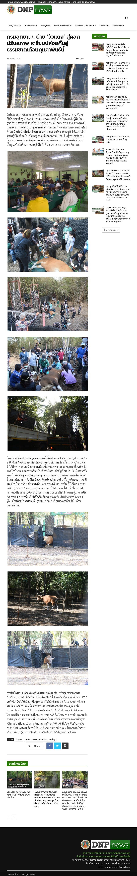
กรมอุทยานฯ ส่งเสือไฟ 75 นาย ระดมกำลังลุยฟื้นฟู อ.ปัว (117, 139)
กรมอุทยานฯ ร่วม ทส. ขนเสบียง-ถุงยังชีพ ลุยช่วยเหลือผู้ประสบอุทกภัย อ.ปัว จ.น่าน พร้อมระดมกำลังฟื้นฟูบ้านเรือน (117, 84)
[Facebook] (128, 11)
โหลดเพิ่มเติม (110, 230)
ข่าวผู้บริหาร (12, 787)
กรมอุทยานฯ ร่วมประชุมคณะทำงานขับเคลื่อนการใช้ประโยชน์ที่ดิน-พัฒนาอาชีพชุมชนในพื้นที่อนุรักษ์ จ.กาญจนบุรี (118, 102)
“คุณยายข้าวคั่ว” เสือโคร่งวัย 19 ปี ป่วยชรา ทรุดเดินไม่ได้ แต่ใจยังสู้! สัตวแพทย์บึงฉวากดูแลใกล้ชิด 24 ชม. (118, 175)
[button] (126, 18)
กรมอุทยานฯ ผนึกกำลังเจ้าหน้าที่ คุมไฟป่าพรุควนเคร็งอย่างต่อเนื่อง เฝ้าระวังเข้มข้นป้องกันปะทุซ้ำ (118, 67)
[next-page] (14, 817)
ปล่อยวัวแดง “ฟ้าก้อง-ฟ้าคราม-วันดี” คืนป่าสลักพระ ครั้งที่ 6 (18, 794)
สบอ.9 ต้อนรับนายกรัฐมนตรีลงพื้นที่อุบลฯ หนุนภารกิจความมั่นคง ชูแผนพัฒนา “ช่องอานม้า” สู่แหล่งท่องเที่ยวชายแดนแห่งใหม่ (118, 156)
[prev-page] (9, 817)
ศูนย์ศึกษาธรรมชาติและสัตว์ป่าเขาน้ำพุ (40, 739)
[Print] (65, 746)
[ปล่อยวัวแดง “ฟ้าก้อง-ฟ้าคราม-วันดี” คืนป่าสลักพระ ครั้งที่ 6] (19, 779)
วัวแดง (19, 739)
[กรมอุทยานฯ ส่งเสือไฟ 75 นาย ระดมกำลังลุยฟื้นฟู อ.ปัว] (98, 139)
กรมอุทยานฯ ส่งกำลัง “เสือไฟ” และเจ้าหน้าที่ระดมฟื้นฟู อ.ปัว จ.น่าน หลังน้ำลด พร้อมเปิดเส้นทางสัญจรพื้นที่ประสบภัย (117, 50)
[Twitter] (57, 746)
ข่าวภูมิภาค (39, 787)
